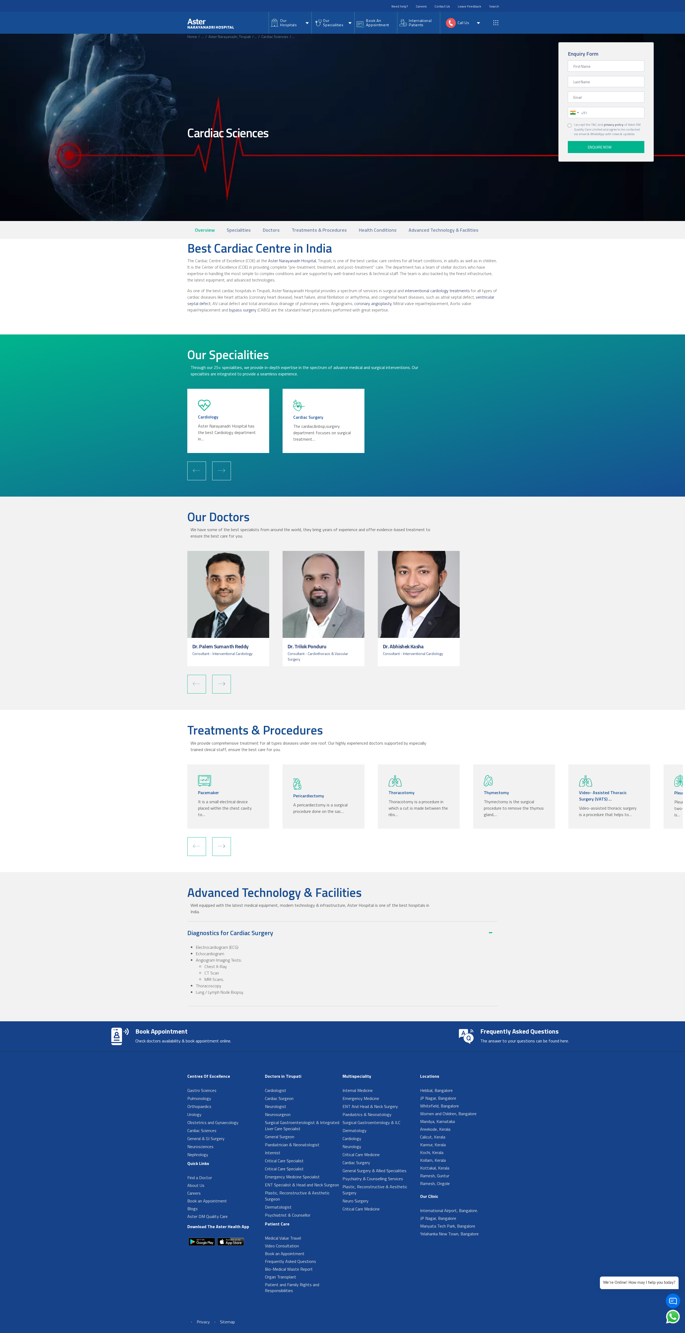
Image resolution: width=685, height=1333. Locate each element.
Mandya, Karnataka (437, 1121)
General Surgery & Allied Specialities (374, 1170)
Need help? (399, 6)
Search (494, 6)
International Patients (420, 23)
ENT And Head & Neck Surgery (370, 1106)
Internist (272, 1152)
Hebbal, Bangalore (436, 1090)
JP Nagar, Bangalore (438, 1098)
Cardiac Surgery (356, 1162)
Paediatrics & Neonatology (366, 1114)
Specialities (239, 230)
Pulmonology (199, 1098)
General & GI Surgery (205, 1138)
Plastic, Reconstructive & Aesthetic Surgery (374, 1189)
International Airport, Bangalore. (449, 1210)
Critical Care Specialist (284, 1160)
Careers (421, 6)
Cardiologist (275, 1090)
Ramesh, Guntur (434, 1175)
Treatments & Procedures (319, 230)
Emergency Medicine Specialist (292, 1177)
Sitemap (227, 1322)
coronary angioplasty (372, 303)
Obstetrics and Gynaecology (212, 1122)
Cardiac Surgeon (279, 1098)
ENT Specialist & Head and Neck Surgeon (302, 1185)
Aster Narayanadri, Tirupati (229, 36)
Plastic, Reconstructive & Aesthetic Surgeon (297, 1196)
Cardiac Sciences (274, 36)
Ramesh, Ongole (435, 1183)
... (202, 36)
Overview (205, 230)
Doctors (271, 230)
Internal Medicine (357, 1090)
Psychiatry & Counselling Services (372, 1178)
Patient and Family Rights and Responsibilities (292, 1287)
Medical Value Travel (283, 1238)
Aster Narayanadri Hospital (291, 260)
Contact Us (442, 6)
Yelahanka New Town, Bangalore (449, 1234)
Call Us (463, 22)
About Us (195, 1185)
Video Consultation (282, 1246)
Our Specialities (333, 23)
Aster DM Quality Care (207, 1216)
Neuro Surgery (355, 1201)
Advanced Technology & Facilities (443, 230)
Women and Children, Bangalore (448, 1113)
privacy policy (613, 124)
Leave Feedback (469, 6)
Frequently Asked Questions (290, 1261)
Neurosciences (200, 1146)
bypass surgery (242, 310)
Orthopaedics (199, 1106)
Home (192, 36)
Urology (194, 1114)
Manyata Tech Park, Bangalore (447, 1226)
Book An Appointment (377, 23)
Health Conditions (378, 230)
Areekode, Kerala (435, 1129)
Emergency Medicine (360, 1098)
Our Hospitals (288, 23)
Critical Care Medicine (361, 1154)
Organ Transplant (280, 1277)
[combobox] (574, 112)
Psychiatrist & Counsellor (287, 1215)
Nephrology (197, 1154)
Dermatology (354, 1130)
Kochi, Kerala (431, 1152)
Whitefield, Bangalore (439, 1106)
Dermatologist (278, 1207)
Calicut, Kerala (432, 1137)
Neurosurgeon (278, 1114)
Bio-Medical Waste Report (289, 1269)
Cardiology (351, 1138)
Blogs (192, 1208)
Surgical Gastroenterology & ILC (371, 1122)
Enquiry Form (583, 53)
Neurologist (275, 1106)
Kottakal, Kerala (434, 1168)
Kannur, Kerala (433, 1144)
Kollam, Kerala (433, 1160)
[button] (196, 471)
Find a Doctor (199, 1177)
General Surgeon (279, 1136)
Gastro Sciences (201, 1090)
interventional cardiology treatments (437, 290)
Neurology (351, 1146)
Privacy (203, 1322)
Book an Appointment (207, 1201)
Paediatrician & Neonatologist (292, 1144)
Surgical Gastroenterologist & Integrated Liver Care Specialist (302, 1125)
